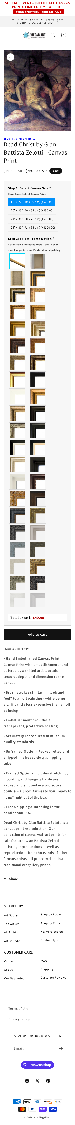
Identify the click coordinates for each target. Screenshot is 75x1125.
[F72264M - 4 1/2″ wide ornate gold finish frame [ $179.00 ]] (17, 498)
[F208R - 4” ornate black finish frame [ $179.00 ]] (38, 583)
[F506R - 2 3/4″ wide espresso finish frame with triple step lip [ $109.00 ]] (38, 413)
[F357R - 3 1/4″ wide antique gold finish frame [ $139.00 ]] (38, 396)
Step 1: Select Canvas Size (29, 190)
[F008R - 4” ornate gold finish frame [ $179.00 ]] (38, 566)
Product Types (51, 940)
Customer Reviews (53, 977)
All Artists (11, 932)
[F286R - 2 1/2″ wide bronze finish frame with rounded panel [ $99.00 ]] (38, 362)
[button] (9, 35)
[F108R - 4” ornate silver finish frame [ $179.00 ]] (17, 583)
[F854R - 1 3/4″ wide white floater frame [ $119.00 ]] (17, 481)
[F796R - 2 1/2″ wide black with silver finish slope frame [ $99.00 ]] (17, 447)
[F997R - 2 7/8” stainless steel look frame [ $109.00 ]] (17, 600)
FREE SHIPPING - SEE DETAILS (39, 11)
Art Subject (12, 915)
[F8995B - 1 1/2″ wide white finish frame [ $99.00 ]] (17, 396)
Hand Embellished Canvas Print (27, 193)
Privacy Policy (19, 1019)
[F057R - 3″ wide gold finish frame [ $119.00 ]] (17, 328)
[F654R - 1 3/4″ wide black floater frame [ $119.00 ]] (38, 464)
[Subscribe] (61, 1048)
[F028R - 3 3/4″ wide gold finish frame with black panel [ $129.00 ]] (38, 278)
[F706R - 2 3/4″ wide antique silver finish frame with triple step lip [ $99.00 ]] (17, 464)
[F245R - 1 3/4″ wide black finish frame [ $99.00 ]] (38, 379)
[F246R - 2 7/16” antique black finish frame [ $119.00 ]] (17, 532)
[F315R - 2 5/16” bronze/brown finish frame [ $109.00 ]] (38, 498)
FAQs (44, 960)
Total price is (27, 617)
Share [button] (13, 879)
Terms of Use (18, 1008)
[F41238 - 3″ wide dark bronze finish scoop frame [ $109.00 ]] (38, 481)
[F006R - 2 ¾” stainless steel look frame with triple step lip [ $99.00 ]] (38, 532)
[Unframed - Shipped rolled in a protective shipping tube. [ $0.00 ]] (17, 261)
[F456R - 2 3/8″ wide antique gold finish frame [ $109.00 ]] (38, 295)
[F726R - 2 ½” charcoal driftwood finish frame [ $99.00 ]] (38, 549)
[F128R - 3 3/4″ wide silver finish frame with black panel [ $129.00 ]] (17, 295)
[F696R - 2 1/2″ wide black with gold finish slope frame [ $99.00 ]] (38, 447)
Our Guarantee (14, 978)
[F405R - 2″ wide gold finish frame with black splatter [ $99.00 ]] (17, 379)
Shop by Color (50, 923)
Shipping (47, 969)
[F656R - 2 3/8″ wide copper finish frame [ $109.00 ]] (17, 312)
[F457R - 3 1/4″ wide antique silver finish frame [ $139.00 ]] (17, 413)
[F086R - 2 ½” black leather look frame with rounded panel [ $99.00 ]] (17, 515)
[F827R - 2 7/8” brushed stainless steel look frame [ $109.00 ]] (38, 600)
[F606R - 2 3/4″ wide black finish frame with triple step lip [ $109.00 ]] (38, 430)
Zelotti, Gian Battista (19, 138)
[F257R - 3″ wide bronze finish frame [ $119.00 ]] (38, 312)
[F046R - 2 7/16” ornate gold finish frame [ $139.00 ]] (38, 515)
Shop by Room (51, 914)
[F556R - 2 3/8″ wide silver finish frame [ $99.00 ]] (17, 430)
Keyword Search (52, 931)
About (8, 969)
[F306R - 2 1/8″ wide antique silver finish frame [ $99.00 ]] (17, 362)
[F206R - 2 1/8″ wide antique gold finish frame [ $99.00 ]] (38, 345)
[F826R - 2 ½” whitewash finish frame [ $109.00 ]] (17, 566)
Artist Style (12, 941)
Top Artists (11, 924)
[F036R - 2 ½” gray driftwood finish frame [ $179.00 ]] (17, 549)
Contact (9, 961)
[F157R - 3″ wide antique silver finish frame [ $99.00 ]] (38, 328)
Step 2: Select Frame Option (34, 244)
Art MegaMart (42, 1117)
